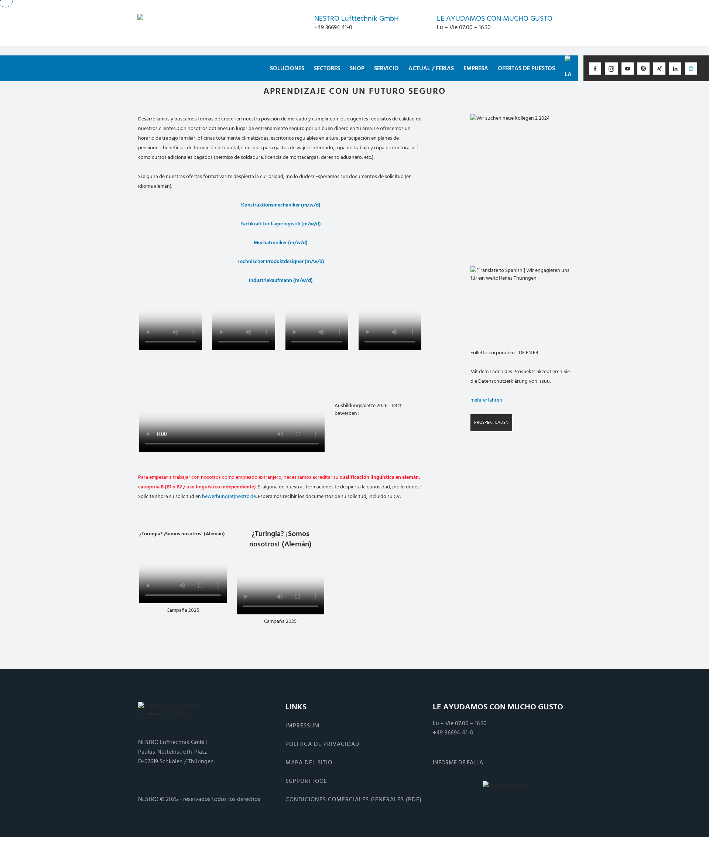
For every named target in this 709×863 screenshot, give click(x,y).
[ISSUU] (643, 68)
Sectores (327, 68)
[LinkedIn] (675, 68)
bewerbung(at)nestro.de (229, 496)
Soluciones (287, 68)
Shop (357, 68)
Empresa (475, 68)
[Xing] (659, 68)
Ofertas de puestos (526, 68)
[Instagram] (611, 68)
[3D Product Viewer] (691, 68)
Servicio (386, 68)
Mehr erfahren (486, 400)
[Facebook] (595, 68)
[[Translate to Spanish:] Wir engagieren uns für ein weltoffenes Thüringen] (520, 299)
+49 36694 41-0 (453, 732)
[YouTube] (627, 68)
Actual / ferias (431, 68)
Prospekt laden (491, 422)
